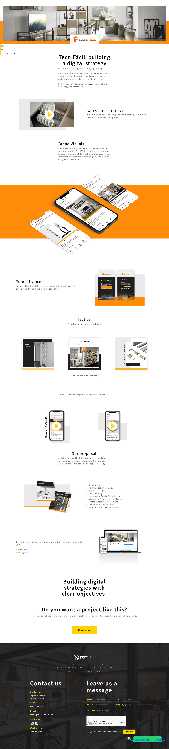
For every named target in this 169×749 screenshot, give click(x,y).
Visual (3, 49)
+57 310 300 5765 (36, 706)
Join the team (36, 731)
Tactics (4, 53)
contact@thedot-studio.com (41, 714)
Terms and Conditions (111, 731)
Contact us (84, 630)
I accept (97, 731)
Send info (129, 731)
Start (3, 46)
